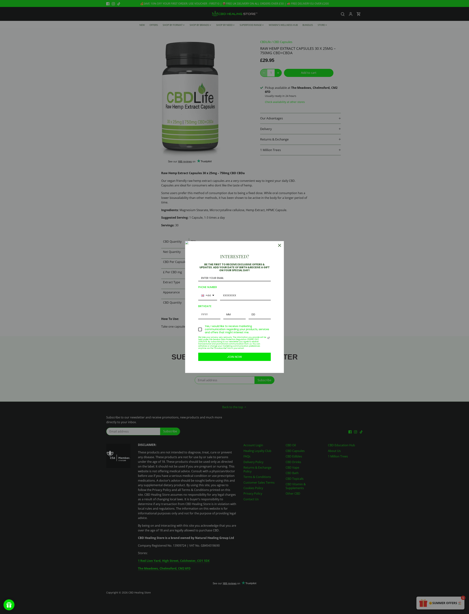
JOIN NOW (234, 357)
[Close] (279, 245)
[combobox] (207, 295)
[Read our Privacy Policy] (268, 338)
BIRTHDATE (204, 306)
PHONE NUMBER (207, 287)
